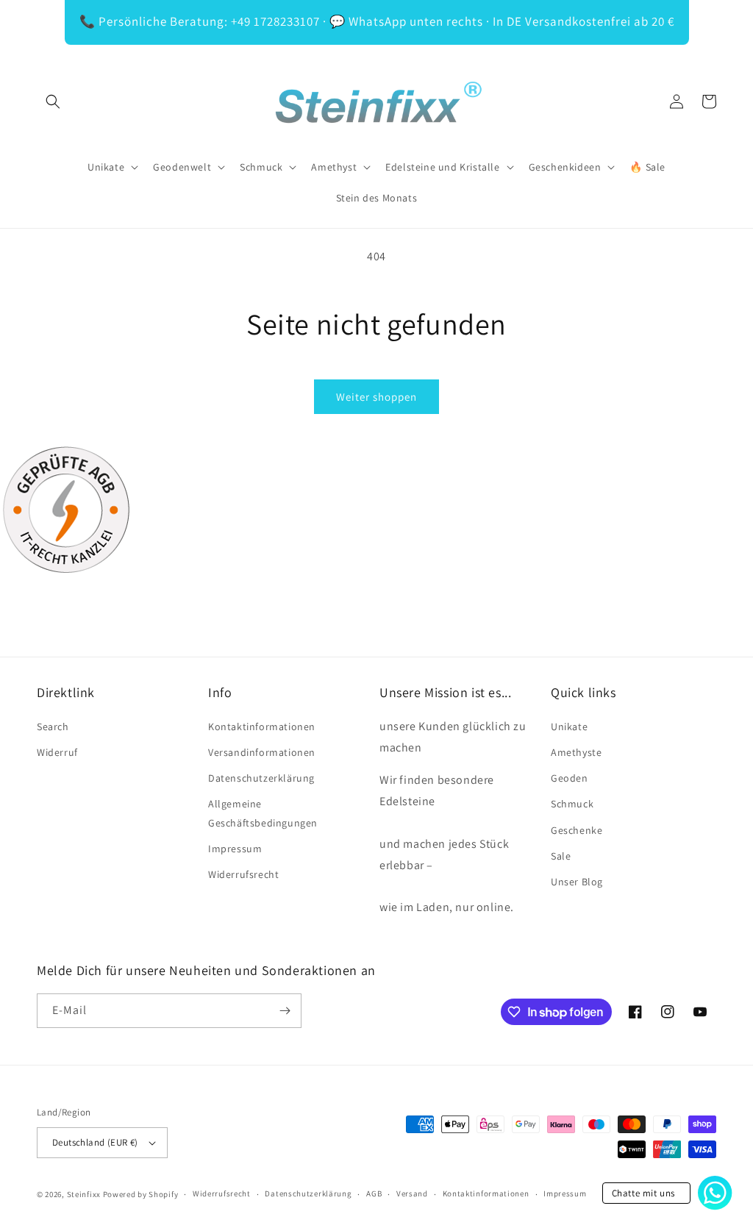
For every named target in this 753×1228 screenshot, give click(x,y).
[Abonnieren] (284, 1010)
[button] (53, 101)
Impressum (235, 848)
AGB (374, 1193)
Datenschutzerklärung (261, 778)
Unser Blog (577, 881)
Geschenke (576, 830)
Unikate (569, 726)
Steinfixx (84, 1194)
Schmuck (572, 803)
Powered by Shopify (141, 1194)
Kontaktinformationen (261, 726)
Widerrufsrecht (243, 874)
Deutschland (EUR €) (95, 1142)
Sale (561, 856)
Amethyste (576, 752)
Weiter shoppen (376, 397)
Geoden (569, 778)
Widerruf (57, 752)
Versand (412, 1193)
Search (53, 726)
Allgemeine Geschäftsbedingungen (263, 813)
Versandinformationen (261, 752)
